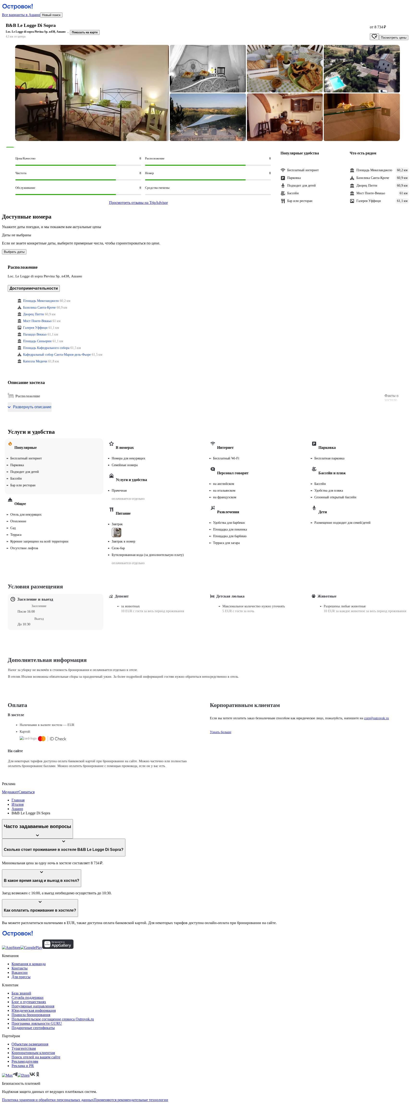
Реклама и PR (23, 1066)
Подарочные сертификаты (33, 1028)
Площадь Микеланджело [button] (41, 301)
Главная (18, 800)
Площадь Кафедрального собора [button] (46, 348)
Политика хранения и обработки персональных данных (48, 1100)
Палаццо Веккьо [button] (35, 334)
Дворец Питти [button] (33, 314)
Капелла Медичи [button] (35, 361)
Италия (18, 804)
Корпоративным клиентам (33, 1053)
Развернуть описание (32, 407)
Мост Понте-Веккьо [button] (37, 321)
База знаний (21, 993)
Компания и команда (29, 964)
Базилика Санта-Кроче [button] (39, 307)
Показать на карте (85, 32)
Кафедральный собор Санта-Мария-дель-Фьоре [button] (57, 354)
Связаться (26, 792)
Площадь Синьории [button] (37, 341)
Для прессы (21, 977)
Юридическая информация (34, 1010)
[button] (92, 93)
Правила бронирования (31, 1015)
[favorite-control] (374, 36)
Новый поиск (51, 15)
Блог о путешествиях (29, 1002)
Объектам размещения (30, 1044)
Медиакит (10, 792)
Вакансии (20, 972)
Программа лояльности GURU (37, 1023)
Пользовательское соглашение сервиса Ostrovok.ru (53, 1019)
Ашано (17, 809)
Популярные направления (33, 1006)
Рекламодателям (25, 1061)
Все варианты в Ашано (21, 15)
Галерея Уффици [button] (35, 327)
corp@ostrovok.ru (376, 718)
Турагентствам (24, 1048)
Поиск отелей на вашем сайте (36, 1057)
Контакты (20, 968)
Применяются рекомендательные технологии (131, 1100)
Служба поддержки (27, 997)
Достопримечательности (34, 288)
